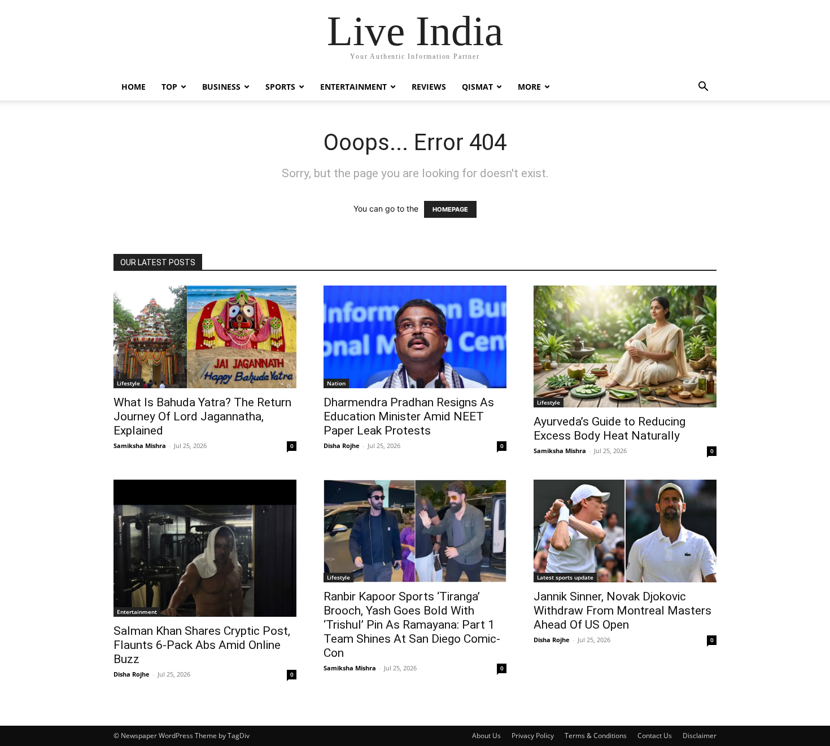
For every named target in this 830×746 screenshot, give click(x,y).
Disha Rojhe (342, 445)
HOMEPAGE (450, 209)
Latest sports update (565, 577)
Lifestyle (128, 383)
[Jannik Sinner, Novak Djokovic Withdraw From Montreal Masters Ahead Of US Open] (625, 531)
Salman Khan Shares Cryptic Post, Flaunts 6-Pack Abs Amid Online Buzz (201, 645)
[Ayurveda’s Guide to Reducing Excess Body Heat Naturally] (625, 346)
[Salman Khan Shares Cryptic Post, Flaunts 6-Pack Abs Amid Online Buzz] (204, 548)
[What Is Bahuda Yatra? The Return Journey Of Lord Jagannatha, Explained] (204, 337)
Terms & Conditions (596, 735)
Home (133, 86)
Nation (336, 383)
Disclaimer (700, 735)
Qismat (477, 86)
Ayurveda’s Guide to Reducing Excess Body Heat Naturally (609, 428)
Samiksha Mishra (139, 445)
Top (169, 86)
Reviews (429, 86)
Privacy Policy (533, 735)
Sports (280, 86)
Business (221, 86)
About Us (486, 735)
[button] (703, 87)
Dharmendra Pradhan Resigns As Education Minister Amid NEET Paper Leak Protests (409, 416)
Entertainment (353, 86)
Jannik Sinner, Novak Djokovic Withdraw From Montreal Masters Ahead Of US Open (622, 610)
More (529, 86)
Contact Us (654, 735)
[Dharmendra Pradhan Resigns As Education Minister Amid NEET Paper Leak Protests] (415, 337)
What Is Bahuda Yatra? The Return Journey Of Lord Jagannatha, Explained (202, 416)
